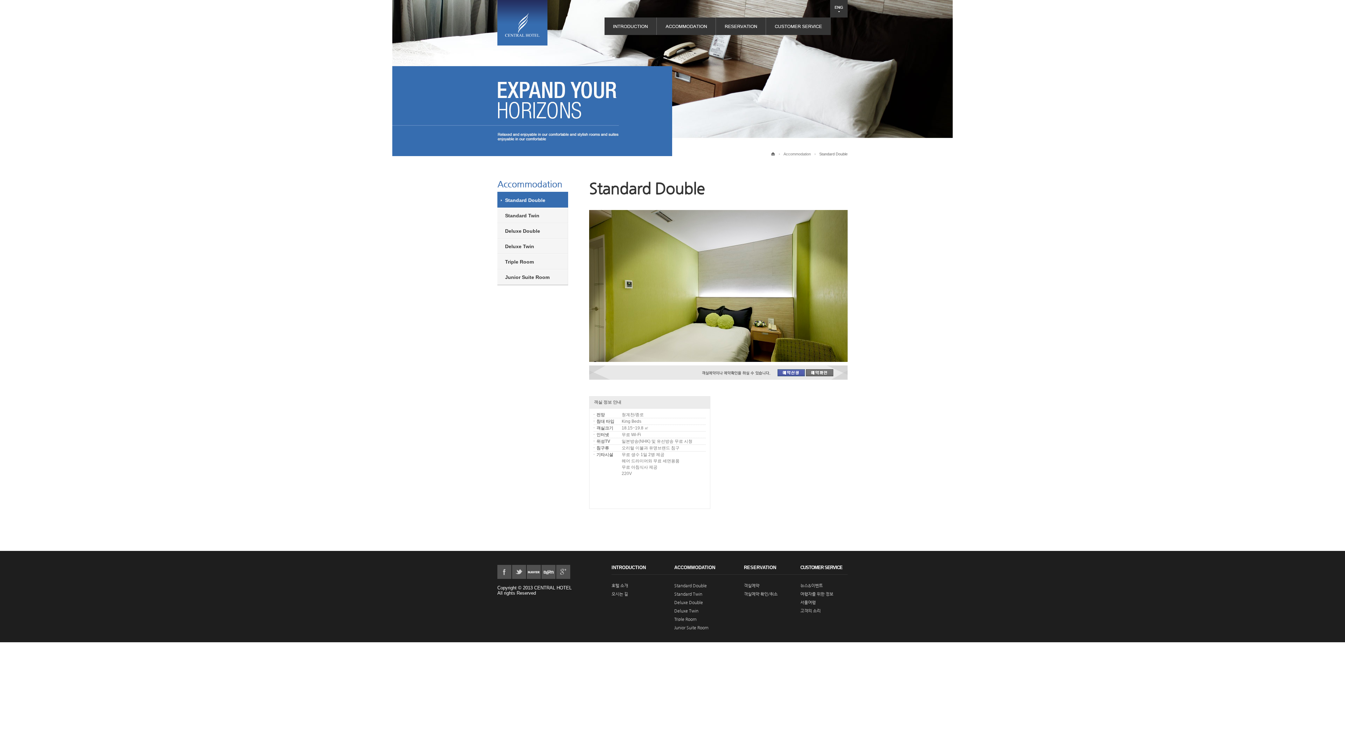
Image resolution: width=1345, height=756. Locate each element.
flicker (534, 572)
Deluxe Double (522, 231)
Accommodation (797, 154)
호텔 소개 (620, 585)
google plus (563, 572)
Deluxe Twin (519, 246)
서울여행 (808, 602)
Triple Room (519, 262)
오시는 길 (620, 594)
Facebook (504, 572)
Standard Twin (522, 215)
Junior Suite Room (527, 277)
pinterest (549, 572)
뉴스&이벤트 (811, 585)
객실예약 (751, 585)
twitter (519, 572)
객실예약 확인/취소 (761, 594)
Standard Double (525, 200)
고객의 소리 (810, 610)
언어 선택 (839, 9)
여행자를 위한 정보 (816, 594)
